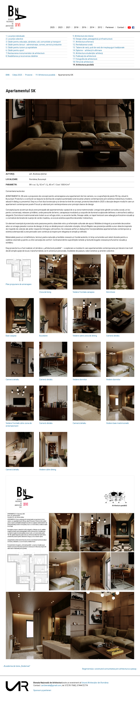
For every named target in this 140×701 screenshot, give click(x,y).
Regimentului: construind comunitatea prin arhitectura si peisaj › (109, 669)
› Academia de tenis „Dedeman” (16, 666)
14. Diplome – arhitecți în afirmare (87, 50)
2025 (52, 27)
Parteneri (110, 27)
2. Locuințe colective (14, 39)
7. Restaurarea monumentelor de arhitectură (25, 53)
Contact (120, 27)
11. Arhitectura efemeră (83, 42)
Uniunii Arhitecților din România (94, 683)
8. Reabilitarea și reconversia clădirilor (22, 56)
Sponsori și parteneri (42, 690)
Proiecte (28, 75)
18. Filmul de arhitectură (83, 62)
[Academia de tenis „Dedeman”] (10, 82)
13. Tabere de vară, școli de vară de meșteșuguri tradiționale (98, 47)
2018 (76, 27)
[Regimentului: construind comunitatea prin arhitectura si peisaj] (130, 82)
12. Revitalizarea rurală (83, 45)
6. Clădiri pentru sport (15, 50)
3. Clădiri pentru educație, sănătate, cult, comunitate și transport (33, 42)
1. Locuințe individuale (15, 36)
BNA (8, 75)
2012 (100, 27)
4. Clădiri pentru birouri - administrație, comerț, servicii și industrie (34, 45)
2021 (68, 27)
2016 (84, 27)
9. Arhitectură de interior (83, 36)
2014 (92, 27)
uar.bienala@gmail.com (51, 685)
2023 (60, 27)
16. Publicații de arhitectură (84, 56)
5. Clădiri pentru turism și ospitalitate (21, 47)
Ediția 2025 (17, 75)
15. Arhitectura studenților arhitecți (88, 53)
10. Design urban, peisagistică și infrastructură (92, 39)
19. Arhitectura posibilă (45, 75)
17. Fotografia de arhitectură (85, 59)
